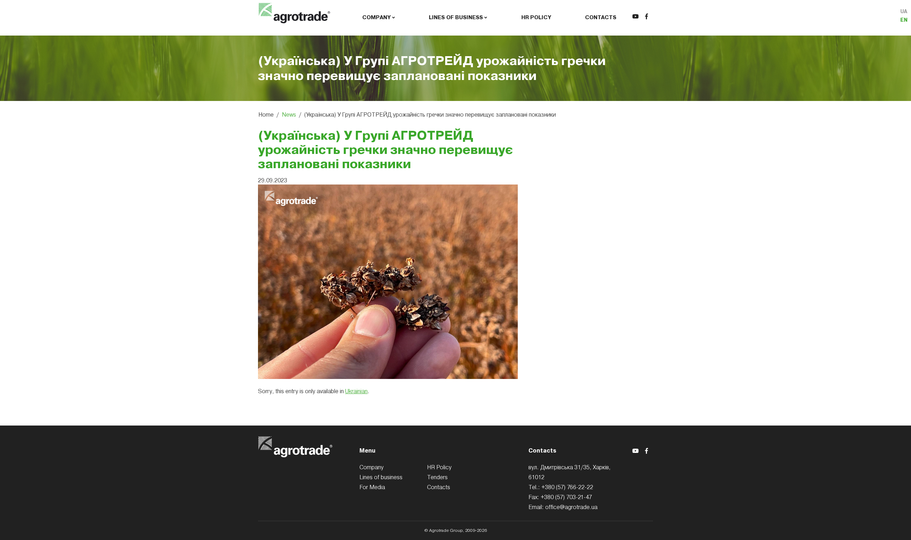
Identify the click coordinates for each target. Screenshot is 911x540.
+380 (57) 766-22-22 (567, 487)
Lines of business (456, 17)
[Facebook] (646, 16)
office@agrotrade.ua (571, 506)
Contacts (600, 17)
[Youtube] (635, 16)
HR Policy (536, 17)
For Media (372, 487)
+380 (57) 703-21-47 (566, 497)
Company (377, 17)
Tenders (437, 477)
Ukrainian (356, 391)
